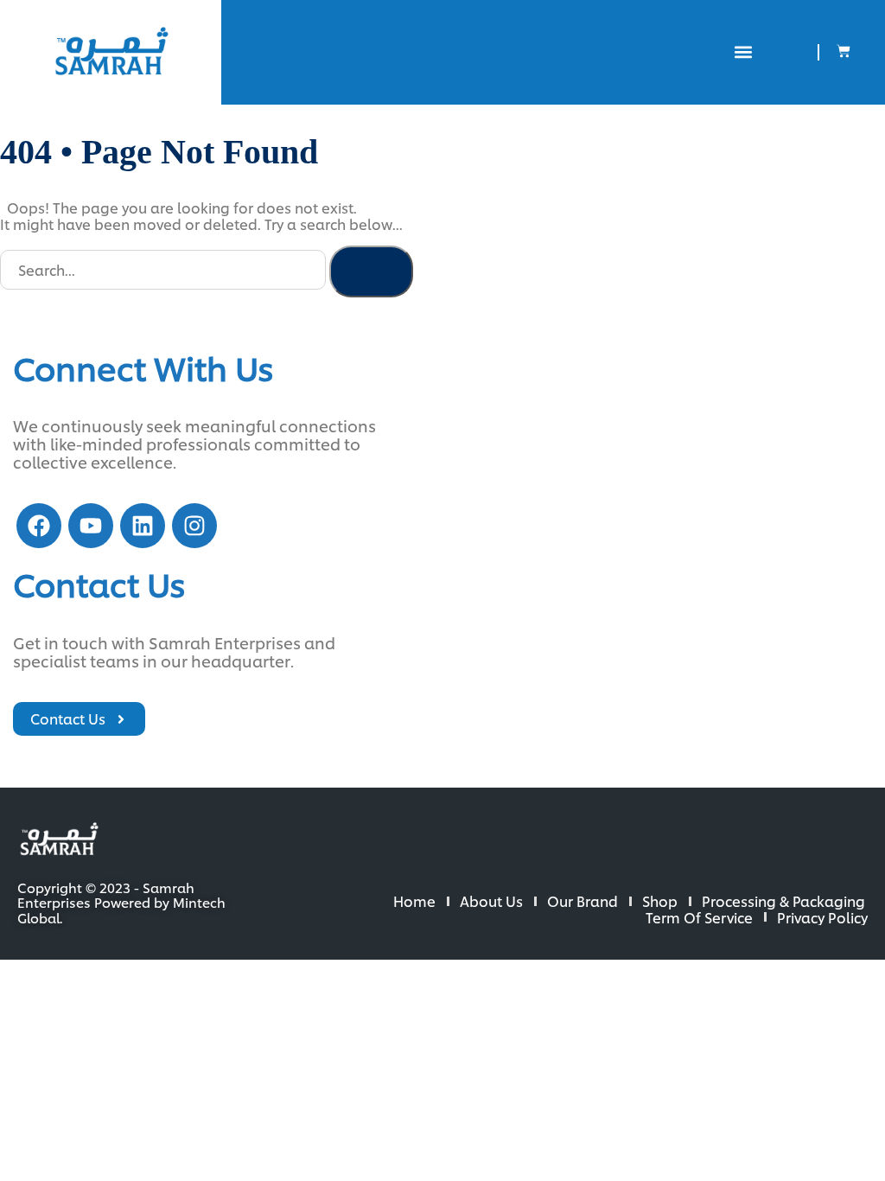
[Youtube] (90, 525)
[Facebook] (38, 525)
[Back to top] (816, 1112)
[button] (743, 52)
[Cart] (843, 51)
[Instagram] (194, 525)
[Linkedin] (142, 525)
